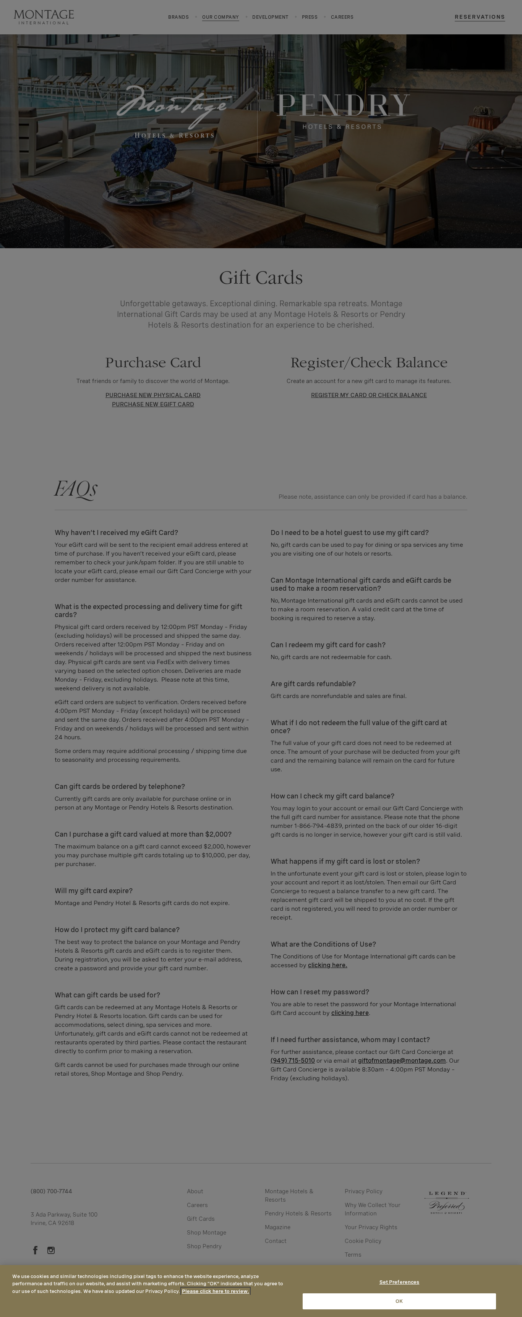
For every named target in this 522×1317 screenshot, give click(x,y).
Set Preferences (399, 1282)
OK (399, 1301)
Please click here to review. (215, 1291)
